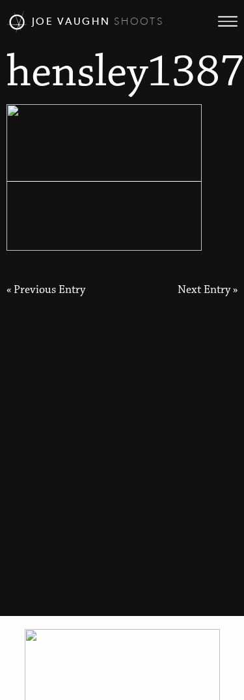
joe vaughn (95, 21)
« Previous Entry (46, 290)
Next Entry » (207, 290)
